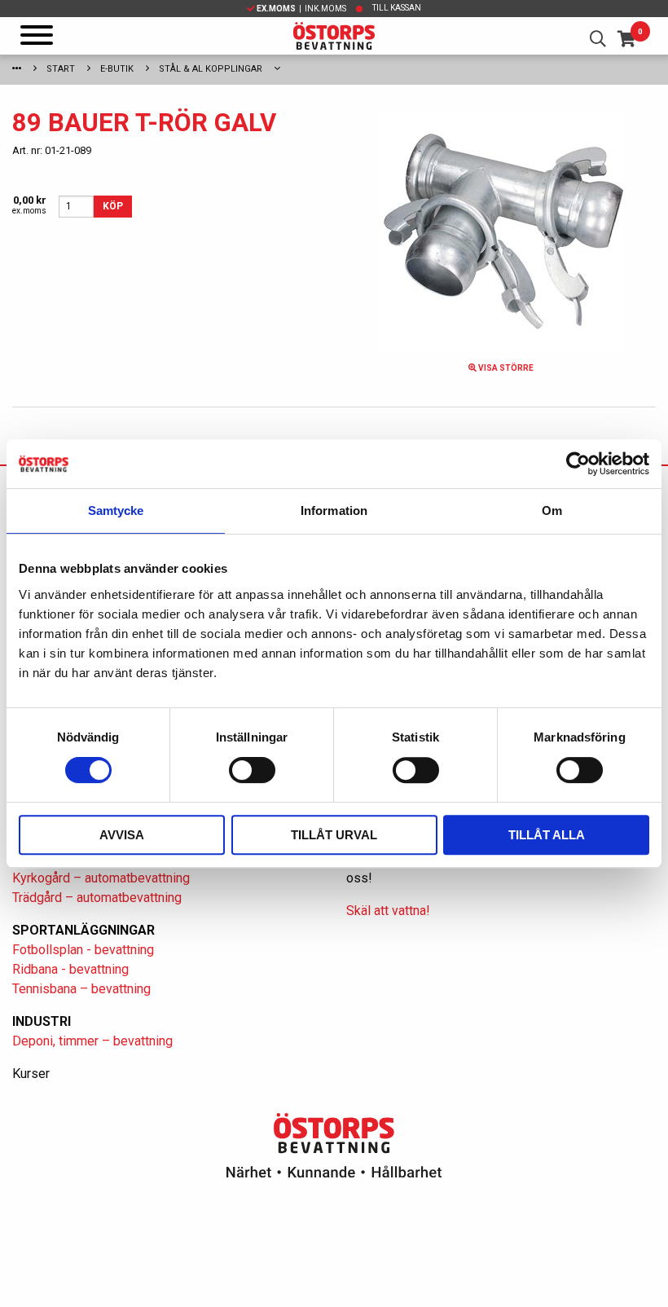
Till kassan (396, 7)
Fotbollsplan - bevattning (83, 949)
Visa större (505, 367)
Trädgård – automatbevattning (97, 897)
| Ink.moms (301, 8)
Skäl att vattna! (388, 910)
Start (60, 69)
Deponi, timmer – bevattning (92, 1041)
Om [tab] (552, 510)
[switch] (252, 770)
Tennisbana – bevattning (81, 989)
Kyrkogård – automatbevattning (101, 878)
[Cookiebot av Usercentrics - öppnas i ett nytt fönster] (578, 463)
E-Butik (117, 69)
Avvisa (121, 835)
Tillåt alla (546, 835)
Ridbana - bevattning (70, 969)
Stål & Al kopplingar (210, 69)
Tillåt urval (334, 835)
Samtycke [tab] (116, 510)
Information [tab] (334, 510)
